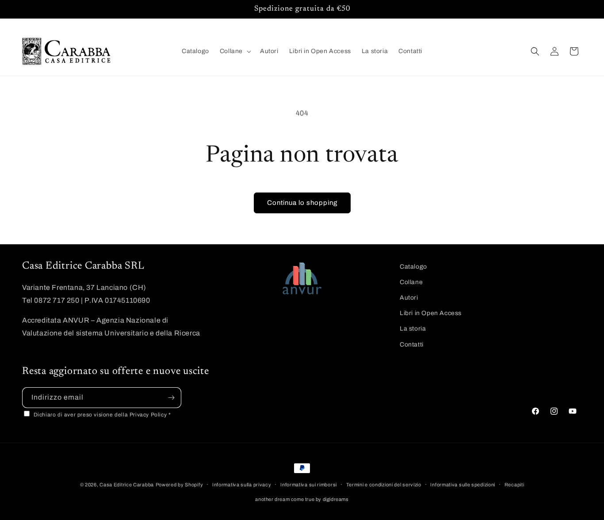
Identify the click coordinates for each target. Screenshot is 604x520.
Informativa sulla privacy (241, 484)
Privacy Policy (149, 415)
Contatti (412, 344)
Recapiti (514, 484)
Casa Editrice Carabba (126, 484)
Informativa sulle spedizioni (462, 484)
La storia (413, 328)
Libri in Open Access (431, 313)
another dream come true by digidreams (301, 499)
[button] (234, 51)
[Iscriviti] (171, 397)
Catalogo (413, 266)
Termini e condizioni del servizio (383, 484)
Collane (411, 282)
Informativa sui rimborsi (308, 484)
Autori (409, 297)
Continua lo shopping (302, 202)
